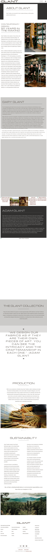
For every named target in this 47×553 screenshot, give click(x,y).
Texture (2, 529)
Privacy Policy (26, 549)
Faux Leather (25, 529)
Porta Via (2, 533)
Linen (2, 531)
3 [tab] (24, 430)
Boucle (13, 533)
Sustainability (37, 531)
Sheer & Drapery (25, 533)
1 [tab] (21, 430)
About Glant (37, 529)
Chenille (24, 527)
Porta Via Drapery (4, 535)
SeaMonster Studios (29, 551)
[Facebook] (23, 546)
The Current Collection (4, 527)
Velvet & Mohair (14, 529)
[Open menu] (45, 1)
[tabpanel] (23, 416)
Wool (12, 531)
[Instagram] (20, 546)
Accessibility (37, 533)
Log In (41, 1)
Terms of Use (20, 549)
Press (36, 535)
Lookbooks (37, 527)
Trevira (13, 535)
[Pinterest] (26, 546)
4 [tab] (25, 430)
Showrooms (37, 525)
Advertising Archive (38, 537)
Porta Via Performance (16, 527)
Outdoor (24, 531)
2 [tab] (23, 430)
